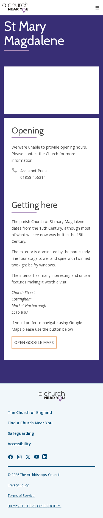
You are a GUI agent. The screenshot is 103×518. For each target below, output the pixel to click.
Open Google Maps (34, 342)
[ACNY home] (15, 8)
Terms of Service (21, 495)
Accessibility (19, 443)
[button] (97, 7)
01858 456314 (33, 177)
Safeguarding (21, 433)
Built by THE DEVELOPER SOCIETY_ (34, 506)
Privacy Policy (18, 485)
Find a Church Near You (30, 422)
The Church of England (30, 412)
